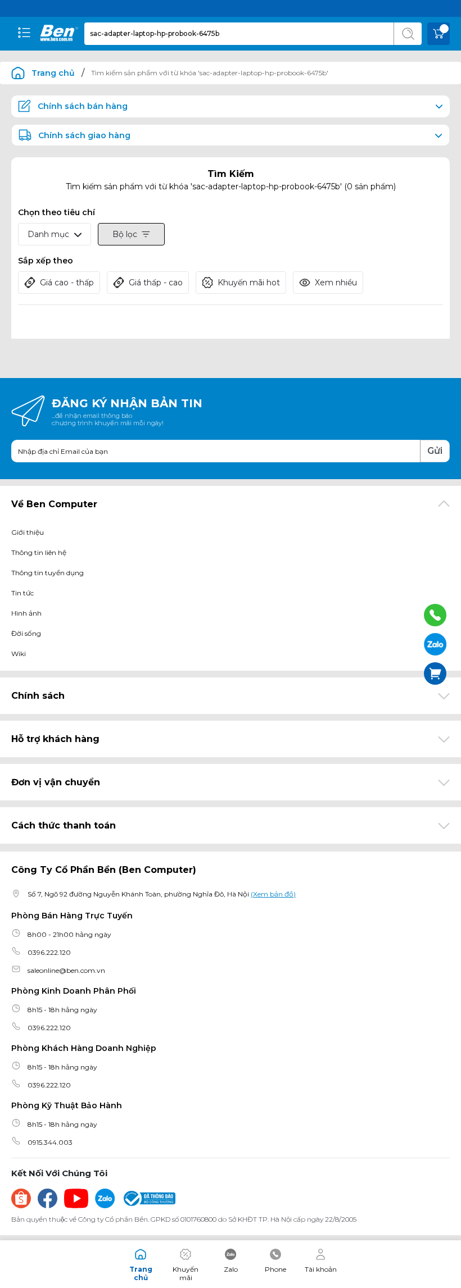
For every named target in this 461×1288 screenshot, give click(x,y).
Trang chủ (53, 73)
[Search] (408, 33)
